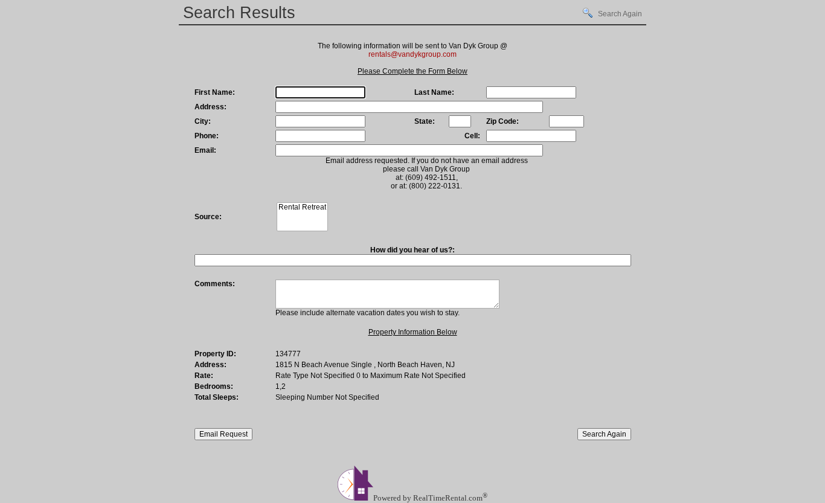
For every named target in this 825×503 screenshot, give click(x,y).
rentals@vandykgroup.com (412, 54)
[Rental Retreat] (302, 207)
